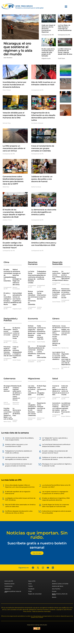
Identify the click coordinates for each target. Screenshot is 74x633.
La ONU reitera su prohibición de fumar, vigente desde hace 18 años (65, 51)
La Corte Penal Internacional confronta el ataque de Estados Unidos (33, 277)
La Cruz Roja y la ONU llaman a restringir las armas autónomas (64, 27)
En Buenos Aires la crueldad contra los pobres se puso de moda (16, 333)
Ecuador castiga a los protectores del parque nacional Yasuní (13, 245)
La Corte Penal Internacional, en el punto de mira (42, 295)
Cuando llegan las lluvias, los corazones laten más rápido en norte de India (55, 505)
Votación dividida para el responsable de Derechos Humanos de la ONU (14, 115)
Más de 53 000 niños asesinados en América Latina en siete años (20, 505)
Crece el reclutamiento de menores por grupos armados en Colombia (42, 148)
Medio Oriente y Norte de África (60, 594)
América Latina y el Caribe (60, 583)
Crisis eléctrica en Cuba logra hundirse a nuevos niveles (56, 293)
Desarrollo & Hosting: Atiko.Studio (37, 625)
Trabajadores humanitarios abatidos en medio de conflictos (42, 275)
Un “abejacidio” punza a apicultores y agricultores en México (65, 276)
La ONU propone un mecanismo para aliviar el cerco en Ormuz (14, 148)
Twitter (30, 586)
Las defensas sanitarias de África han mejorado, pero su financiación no (65, 408)
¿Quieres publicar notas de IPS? (13, 592)
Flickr (30, 591)
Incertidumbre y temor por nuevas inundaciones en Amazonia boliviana (14, 84)
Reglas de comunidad (35, 594)
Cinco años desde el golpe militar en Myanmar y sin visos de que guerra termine (19, 486)
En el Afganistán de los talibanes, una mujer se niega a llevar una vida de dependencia (65, 358)
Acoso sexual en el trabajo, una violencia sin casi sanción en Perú (65, 330)
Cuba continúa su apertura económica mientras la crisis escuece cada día (41, 332)
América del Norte (57, 586)
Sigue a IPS (31, 581)
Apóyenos (8, 589)
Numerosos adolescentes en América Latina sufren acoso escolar (65, 293)
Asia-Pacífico (56, 589)
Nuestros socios (9, 583)
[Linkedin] (53, 567)
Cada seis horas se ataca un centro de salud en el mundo (65, 390)
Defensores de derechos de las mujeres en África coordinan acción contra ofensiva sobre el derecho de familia (56, 335)
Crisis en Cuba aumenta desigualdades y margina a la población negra (18, 352)
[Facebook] (33, 567)
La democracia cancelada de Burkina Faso (17, 412)
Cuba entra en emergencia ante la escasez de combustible (56, 512)
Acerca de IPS (9, 581)
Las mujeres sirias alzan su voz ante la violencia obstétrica (56, 355)
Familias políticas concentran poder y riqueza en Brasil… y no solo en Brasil (8, 414)
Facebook (31, 589)
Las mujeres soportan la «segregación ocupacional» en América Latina (55, 492)
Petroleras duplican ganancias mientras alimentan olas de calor (8, 351)
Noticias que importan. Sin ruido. (37, 535)
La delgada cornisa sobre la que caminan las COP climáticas (20, 499)
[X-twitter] (38, 567)
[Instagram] (43, 567)
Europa (54, 591)
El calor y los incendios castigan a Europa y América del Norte (8, 298)
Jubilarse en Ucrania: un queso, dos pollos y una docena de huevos (41, 179)
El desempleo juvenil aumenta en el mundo (8, 331)
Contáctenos (8, 586)
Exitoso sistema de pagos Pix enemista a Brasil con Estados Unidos (32, 331)
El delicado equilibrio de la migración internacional (17, 492)
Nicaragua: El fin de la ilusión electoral (8, 388)
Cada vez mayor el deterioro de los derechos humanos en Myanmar (48, 28)
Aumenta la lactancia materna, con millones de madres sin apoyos (56, 407)
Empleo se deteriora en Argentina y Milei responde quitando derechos (56, 499)
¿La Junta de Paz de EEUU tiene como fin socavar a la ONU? (56, 486)
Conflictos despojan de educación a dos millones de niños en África (18, 512)
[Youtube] (48, 567)
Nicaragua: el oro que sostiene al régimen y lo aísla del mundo (18, 48)
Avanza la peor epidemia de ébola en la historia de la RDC (56, 390)
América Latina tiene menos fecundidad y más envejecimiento (57, 276)
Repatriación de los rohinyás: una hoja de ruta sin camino (41, 407)
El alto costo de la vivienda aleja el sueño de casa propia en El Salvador (48, 52)
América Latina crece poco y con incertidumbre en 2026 (16, 445)
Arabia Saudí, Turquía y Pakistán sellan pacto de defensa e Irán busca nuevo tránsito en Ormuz (17, 393)
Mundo (54, 597)
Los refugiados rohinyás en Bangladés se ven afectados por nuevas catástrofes (32, 409)
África (54, 581)
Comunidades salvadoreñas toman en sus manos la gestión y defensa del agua (18, 298)
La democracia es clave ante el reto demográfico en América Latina (43, 212)
